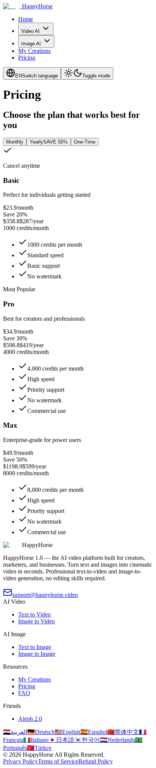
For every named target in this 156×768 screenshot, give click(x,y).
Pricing (26, 57)
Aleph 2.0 (30, 718)
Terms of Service (58, 761)
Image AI (31, 43)
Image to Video (36, 621)
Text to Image (34, 647)
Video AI (30, 31)
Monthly (14, 142)
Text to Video (34, 614)
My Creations (34, 51)
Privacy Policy (20, 761)
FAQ (24, 693)
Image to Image (36, 654)
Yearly (49, 142)
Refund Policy (95, 761)
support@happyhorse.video (45, 595)
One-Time (84, 142)
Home (25, 19)
